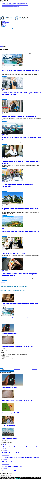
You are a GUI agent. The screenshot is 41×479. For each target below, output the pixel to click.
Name (3, 352)
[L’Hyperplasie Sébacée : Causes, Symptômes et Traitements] (8, 397)
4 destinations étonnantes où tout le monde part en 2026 (11, 10)
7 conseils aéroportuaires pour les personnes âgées (10, 6)
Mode (3, 24)
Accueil (1, 46)
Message (3, 357)
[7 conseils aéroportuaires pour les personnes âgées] (12, 111)
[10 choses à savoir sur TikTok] (8, 331)
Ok (17, 478)
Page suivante (2, 282)
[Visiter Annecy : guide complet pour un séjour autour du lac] (12, 65)
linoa (3, 66)
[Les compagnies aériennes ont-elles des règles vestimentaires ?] (12, 180)
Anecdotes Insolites (5, 22)
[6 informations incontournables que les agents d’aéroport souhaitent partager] (12, 88)
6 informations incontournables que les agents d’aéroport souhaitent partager (15, 5)
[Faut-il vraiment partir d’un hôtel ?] (12, 248)
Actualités (3, 21)
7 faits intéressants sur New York (10, 438)
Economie (4, 23)
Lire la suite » (4, 76)
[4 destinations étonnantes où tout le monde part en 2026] (12, 227)
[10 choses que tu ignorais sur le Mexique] (8, 410)
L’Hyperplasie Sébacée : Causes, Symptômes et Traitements (17, 346)
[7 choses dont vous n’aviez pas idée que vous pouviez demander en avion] (12, 269)
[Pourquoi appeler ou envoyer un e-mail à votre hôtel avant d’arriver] (12, 156)
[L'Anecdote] (14, 19)
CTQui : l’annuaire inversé (8, 425)
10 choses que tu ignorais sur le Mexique (12, 413)
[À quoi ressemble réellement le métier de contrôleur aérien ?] (12, 133)
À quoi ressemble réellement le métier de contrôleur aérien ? (12, 7)
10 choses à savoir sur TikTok (9, 333)
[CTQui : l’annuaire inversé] (8, 423)
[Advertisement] (20, 37)
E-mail (3, 355)
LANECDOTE (17, 369)
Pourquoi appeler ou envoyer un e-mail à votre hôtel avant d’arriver (12, 290)
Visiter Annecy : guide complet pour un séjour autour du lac (12, 4)
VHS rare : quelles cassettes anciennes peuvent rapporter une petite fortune (14, 3)
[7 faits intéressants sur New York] (8, 436)
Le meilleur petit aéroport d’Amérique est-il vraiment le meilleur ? (13, 9)
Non (19, 478)
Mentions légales (34, 369)
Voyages (3, 26)
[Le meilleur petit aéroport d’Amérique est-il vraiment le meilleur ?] (12, 203)
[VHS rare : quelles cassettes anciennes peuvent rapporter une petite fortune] (8, 301)
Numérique (4, 25)
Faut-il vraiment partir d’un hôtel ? (8, 11)
